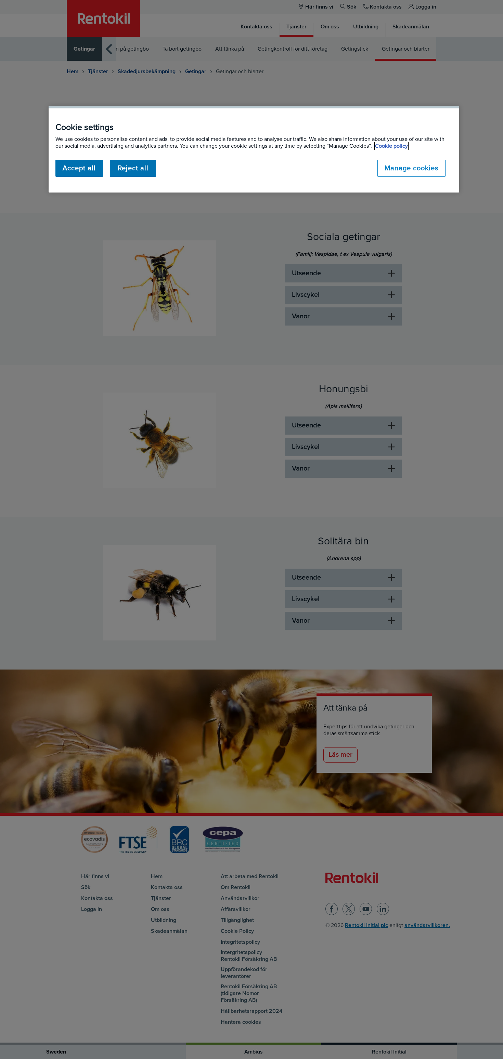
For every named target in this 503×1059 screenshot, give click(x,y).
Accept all (79, 168)
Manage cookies (411, 168)
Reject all (133, 168)
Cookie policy (391, 146)
